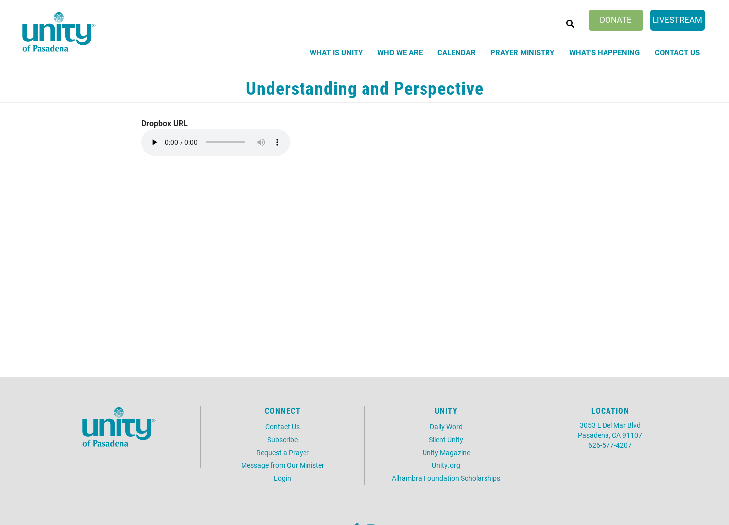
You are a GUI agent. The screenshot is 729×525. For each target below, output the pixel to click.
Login (282, 478)
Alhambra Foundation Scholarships (446, 478)
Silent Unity (446, 439)
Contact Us (677, 52)
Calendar (456, 52)
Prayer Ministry (522, 52)
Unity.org (446, 465)
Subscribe (282, 439)
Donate (616, 19)
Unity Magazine (446, 452)
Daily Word (446, 426)
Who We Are (400, 52)
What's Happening (604, 52)
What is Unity (336, 52)
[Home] (59, 31)
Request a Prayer (282, 452)
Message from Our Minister (282, 465)
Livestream (677, 19)
